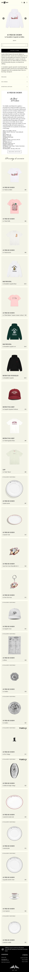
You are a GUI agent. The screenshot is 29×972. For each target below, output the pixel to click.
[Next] (25, 18)
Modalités (3, 957)
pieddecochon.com (8, 142)
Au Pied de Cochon (14, 35)
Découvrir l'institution (14, 151)
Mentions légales (5, 962)
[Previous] (3, 18)
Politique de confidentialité (5, 960)
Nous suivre (25, 961)
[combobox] (14, 45)
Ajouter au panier (14, 50)
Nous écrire (25, 959)
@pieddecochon (10, 144)
